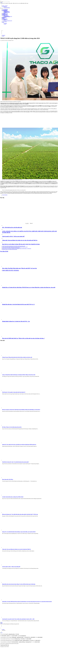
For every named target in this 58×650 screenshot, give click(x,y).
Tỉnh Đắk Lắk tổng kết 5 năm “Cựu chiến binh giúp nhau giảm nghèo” (15, 461)
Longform (5, 23)
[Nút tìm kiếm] (9, 8)
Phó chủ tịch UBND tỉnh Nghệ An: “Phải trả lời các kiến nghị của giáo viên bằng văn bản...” (23, 338)
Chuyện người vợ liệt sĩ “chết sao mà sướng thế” (13, 236)
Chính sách (3, 13)
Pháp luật (3, 19)
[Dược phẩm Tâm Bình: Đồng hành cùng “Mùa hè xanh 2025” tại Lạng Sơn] (9, 266)
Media (3, 22)
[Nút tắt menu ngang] (5, 630)
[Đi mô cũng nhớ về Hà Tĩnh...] (9, 477)
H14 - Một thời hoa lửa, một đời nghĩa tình (12, 227)
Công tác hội (6, 13)
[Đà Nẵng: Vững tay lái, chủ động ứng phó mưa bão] (9, 425)
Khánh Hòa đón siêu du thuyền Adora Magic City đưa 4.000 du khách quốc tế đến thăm (18, 584)
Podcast (5, 19)
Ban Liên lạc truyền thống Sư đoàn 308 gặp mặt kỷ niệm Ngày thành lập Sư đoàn (21, 244)
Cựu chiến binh (4, 6)
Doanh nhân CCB (4, 14)
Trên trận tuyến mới (7, 7)
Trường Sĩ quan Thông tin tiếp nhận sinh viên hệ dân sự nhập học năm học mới (17, 357)
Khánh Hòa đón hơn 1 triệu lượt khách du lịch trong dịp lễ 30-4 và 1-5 (18, 304)
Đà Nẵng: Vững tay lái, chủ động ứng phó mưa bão (9, 249)
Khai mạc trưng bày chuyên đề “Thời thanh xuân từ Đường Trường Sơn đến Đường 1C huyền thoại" (16, 248)
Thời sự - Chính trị (5, 5)
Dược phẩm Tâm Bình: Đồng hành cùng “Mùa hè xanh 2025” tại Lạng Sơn (19, 268)
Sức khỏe (3, 18)
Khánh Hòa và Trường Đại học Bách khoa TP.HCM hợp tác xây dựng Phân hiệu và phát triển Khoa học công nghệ (28, 287)
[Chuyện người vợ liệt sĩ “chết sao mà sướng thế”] (9, 564)
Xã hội (1, 623)
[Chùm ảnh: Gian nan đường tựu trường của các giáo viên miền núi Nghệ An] (9, 547)
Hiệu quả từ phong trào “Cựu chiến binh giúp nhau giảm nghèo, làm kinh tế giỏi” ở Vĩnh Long (20, 514)
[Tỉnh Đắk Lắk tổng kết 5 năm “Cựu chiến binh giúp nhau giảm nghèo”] (9, 460)
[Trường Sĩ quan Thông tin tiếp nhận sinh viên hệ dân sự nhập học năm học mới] (9, 355)
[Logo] (1, 2)
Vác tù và (5, 12)
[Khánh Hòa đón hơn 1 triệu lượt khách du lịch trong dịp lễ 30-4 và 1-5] (9, 302)
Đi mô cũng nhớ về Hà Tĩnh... (7, 479)
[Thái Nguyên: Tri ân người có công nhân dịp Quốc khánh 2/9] (9, 390)
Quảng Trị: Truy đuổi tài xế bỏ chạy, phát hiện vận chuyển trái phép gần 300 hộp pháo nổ (19, 444)
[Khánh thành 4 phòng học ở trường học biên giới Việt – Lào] (9, 319)
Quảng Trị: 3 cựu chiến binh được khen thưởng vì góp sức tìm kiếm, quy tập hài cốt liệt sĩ (18, 531)
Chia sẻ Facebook (4, 194)
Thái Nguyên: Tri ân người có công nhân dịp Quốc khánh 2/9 (11, 247)
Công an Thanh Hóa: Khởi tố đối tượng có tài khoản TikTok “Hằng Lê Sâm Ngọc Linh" (19, 374)
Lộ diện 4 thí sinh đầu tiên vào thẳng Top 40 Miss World (12, 496)
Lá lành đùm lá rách (7, 12)
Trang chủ (3, 35)
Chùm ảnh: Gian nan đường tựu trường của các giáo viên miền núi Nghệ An (19, 240)
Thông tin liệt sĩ (4, 21)
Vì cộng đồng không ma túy (8, 20)
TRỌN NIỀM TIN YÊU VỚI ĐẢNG (10, 270)
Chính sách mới (6, 15)
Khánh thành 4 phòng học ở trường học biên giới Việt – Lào (16, 321)
